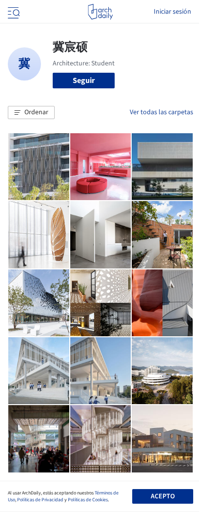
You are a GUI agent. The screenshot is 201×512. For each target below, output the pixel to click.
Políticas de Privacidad (40, 499)
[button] (31, 113)
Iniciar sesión (172, 11)
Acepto (163, 496)
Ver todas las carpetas (161, 112)
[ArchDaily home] (100, 12)
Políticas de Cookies (88, 499)
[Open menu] (13, 12)
